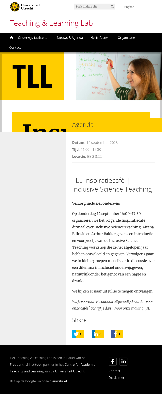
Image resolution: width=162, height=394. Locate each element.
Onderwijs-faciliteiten (34, 37)
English (129, 7)
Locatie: (79, 156)
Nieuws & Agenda (70, 37)
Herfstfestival (100, 37)
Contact (15, 47)
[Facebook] (115, 334)
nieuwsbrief (58, 381)
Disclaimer (116, 377)
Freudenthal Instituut (25, 364)
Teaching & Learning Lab (51, 23)
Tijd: (76, 149)
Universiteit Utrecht (70, 371)
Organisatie (127, 37)
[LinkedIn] (96, 334)
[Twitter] (76, 334)
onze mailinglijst (136, 308)
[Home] (11, 38)
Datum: (78, 142)
